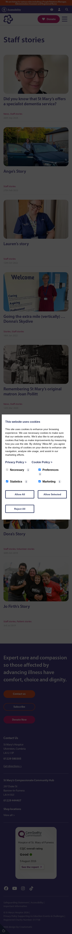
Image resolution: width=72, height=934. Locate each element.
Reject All (19, 508)
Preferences (50, 469)
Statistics (16, 481)
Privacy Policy (15, 462)
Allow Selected (52, 494)
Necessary (17, 469)
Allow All (20, 494)
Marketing (49, 481)
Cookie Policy (42, 462)
